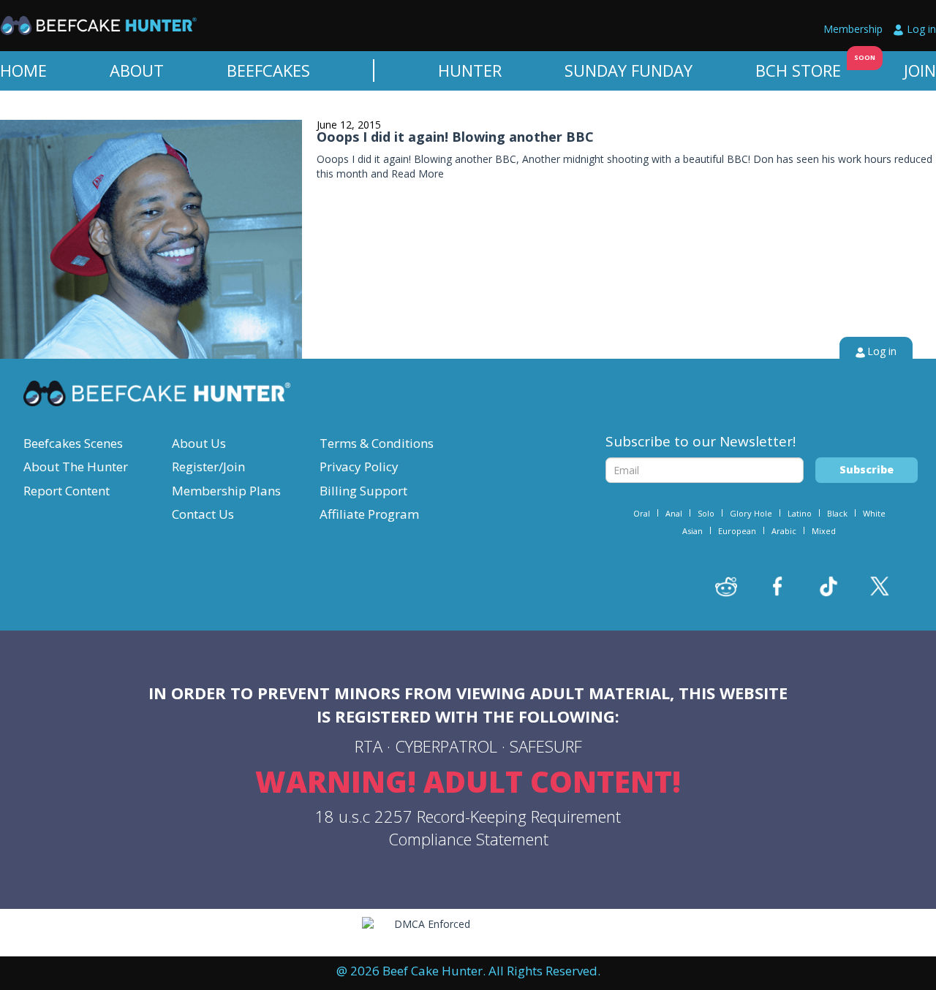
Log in (921, 29)
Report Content (66, 490)
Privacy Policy (359, 466)
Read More (417, 173)
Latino (800, 513)
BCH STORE (798, 70)
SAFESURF (546, 746)
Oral (641, 513)
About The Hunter (75, 466)
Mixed (824, 530)
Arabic (783, 530)
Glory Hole (751, 513)
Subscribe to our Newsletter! (700, 441)
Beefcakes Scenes (73, 443)
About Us (199, 443)
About (137, 70)
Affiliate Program (369, 514)
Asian (692, 530)
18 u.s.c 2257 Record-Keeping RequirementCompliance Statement (468, 827)
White (874, 513)
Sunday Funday (628, 70)
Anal (673, 513)
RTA (368, 746)
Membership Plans (226, 490)
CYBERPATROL (446, 746)
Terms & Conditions (377, 443)
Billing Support (363, 490)
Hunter (470, 70)
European (737, 530)
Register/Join (208, 466)
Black (837, 513)
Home (23, 70)
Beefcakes (268, 70)
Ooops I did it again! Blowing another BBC (455, 136)
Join (920, 70)
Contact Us (203, 514)
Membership (853, 29)
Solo (706, 513)
